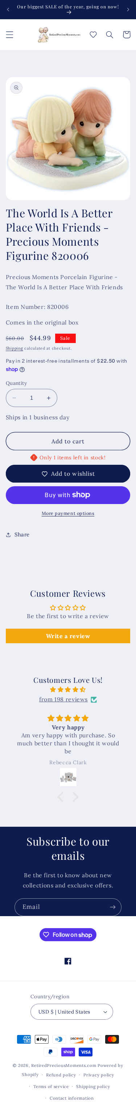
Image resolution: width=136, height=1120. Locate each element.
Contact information (72, 1098)
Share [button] (22, 534)
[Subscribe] (112, 907)
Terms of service (51, 1086)
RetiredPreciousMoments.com (63, 1065)
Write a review (68, 636)
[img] (68, 690)
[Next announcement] (128, 9)
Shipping (14, 348)
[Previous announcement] (8, 9)
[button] (9, 34)
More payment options (68, 513)
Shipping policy (93, 1086)
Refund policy (61, 1074)
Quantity (16, 383)
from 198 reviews (63, 699)
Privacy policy (98, 1074)
